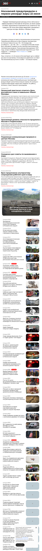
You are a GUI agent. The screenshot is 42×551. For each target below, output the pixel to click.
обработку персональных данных (22, 538)
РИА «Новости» (22, 51)
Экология (3, 16)
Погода (7, 16)
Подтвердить (20, 545)
